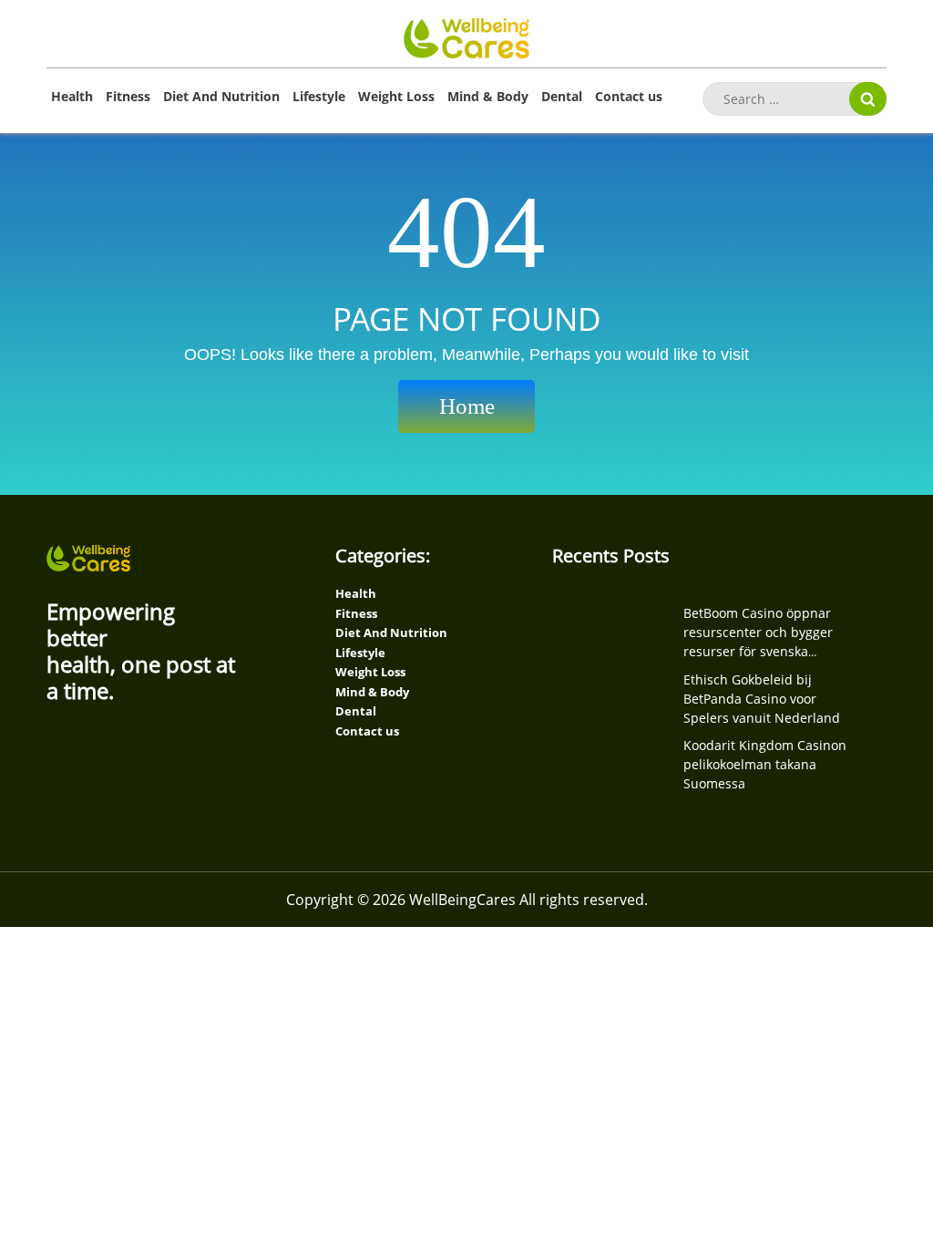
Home (467, 406)
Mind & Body (487, 96)
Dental (561, 96)
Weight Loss (396, 96)
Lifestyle (318, 96)
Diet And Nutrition (221, 96)
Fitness (128, 96)
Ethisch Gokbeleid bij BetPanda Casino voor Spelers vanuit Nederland (761, 698)
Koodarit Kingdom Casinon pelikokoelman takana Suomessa (764, 764)
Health (72, 96)
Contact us (628, 96)
